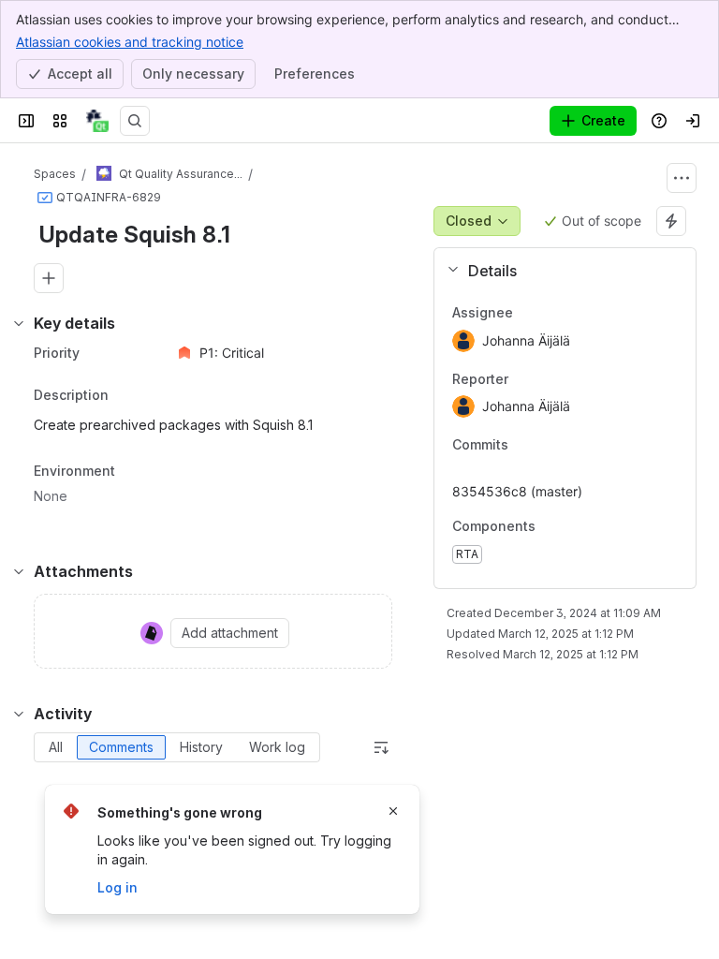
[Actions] (682, 178)
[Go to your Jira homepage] (97, 121)
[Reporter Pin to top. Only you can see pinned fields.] (549, 379)
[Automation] (671, 221)
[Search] (135, 121)
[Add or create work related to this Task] (49, 278)
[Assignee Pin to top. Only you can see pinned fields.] (554, 312)
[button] (557, 271)
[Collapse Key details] (18, 323)
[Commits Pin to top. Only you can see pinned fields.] (549, 445)
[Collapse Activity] (18, 713)
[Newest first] (381, 747)
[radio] (56, 747)
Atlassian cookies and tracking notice (129, 42)
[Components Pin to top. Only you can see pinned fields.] (550, 526)
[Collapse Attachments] (18, 571)
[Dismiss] (393, 811)
